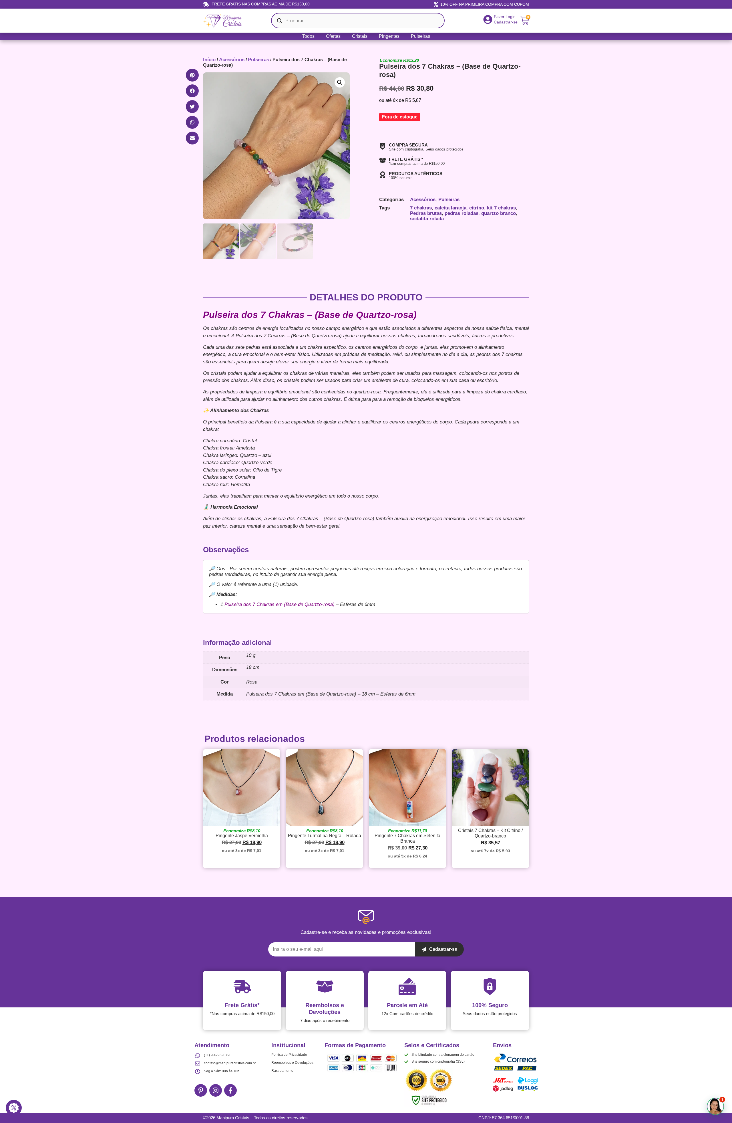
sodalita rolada (427, 218)
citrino (476, 208)
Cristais (359, 36)
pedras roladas (461, 213)
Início (209, 59)
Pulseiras (420, 36)
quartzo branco (498, 213)
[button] (192, 75)
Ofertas (333, 36)
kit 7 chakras (501, 208)
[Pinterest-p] (200, 1090)
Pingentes (389, 36)
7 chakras (421, 208)
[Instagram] (215, 1090)
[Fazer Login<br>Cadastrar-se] (487, 19)
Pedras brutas (426, 213)
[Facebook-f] (230, 1090)
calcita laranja (450, 208)
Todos (308, 36)
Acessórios (231, 59)
